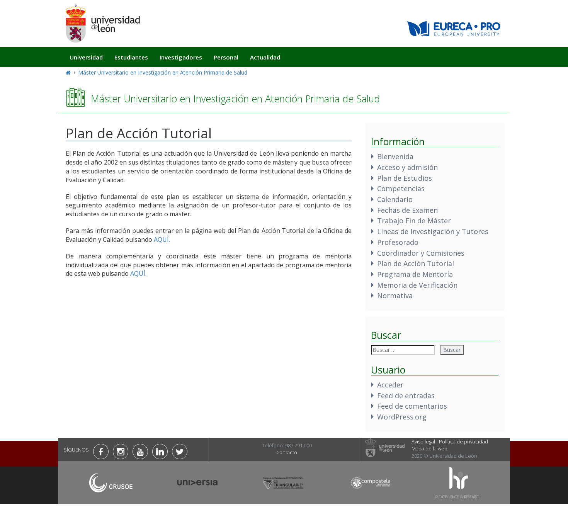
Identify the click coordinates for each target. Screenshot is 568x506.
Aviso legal (423, 441)
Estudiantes (131, 57)
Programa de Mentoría (415, 274)
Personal (226, 57)
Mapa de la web (429, 448)
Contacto (286, 452)
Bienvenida (395, 156)
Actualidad (265, 57)
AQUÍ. (162, 239)
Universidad (86, 57)
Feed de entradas (406, 395)
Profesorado (397, 242)
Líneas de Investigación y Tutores (432, 231)
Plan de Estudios (404, 178)
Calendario (395, 199)
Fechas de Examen (407, 210)
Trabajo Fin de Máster (414, 220)
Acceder (390, 384)
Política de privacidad (463, 441)
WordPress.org (402, 416)
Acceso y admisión (407, 167)
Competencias (401, 188)
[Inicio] (102, 23)
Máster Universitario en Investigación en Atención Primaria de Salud (162, 72)
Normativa (395, 295)
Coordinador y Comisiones (420, 253)
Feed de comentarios (412, 406)
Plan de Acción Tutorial (415, 263)
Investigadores (181, 57)
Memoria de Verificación (417, 285)
